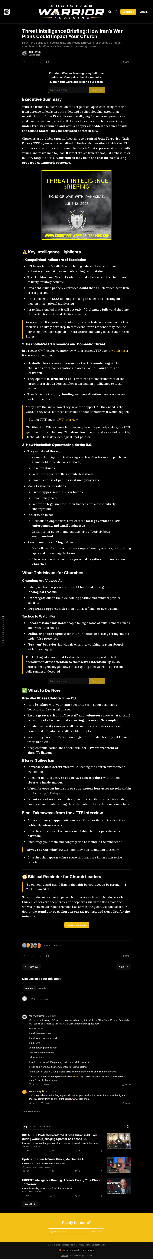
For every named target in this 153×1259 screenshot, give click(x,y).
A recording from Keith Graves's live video (43, 1163)
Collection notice (99, 1245)
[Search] (110, 12)
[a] (119, 1141)
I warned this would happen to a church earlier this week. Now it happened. (61, 1143)
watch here (119, 350)
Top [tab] (25, 1126)
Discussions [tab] (45, 1126)
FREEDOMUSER (37, 1016)
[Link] (18, 99)
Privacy (81, 1245)
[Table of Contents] (3, 629)
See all (28, 1204)
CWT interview (67, 419)
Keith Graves (35, 52)
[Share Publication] (116, 12)
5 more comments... (32, 1111)
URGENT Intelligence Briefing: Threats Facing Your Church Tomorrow (62, 1182)
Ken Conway (35, 1091)
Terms (88, 1245)
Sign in (144, 11)
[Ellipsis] (129, 1016)
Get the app (88, 1250)
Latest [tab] (33, 1126)
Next (121, 966)
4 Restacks (57, 945)
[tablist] (35, 988)
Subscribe (128, 11)
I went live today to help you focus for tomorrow (47, 1188)
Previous (33, 966)
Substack (64, 1255)
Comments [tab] (29, 988)
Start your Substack (70, 1250)
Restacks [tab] (42, 988)
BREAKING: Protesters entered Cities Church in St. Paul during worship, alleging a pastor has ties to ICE (59, 1137)
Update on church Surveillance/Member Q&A (53, 1159)
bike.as (74, 1076)
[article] (76, 1143)
